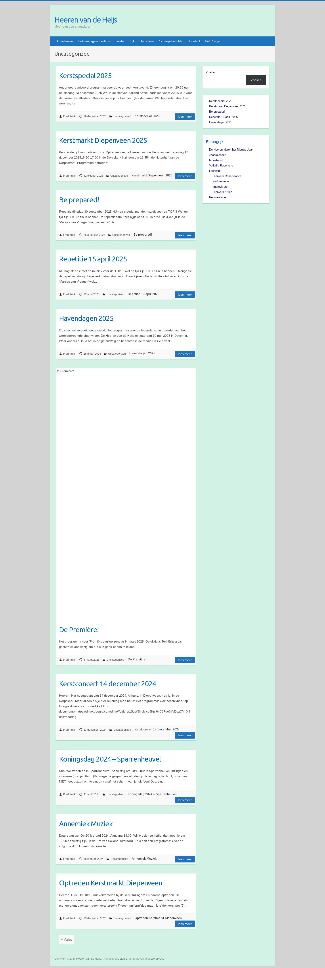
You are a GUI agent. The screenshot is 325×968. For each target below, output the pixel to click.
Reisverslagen (218, 197)
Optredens (147, 41)
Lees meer (185, 116)
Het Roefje (212, 41)
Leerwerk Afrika (222, 192)
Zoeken (211, 72)
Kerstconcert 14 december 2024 (107, 684)
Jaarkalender (217, 155)
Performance (220, 181)
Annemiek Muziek (86, 824)
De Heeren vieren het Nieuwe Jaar (231, 149)
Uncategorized (122, 116)
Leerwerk (215, 170)
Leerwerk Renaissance (226, 176)
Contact (194, 41)
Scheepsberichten (171, 41)
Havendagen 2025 (86, 318)
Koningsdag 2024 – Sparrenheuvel (110, 759)
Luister (120, 41)
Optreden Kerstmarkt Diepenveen (110, 883)
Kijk (132, 41)
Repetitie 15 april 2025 (93, 259)
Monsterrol (216, 160)
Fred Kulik (69, 116)
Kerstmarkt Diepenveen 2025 (103, 140)
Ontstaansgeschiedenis (94, 41)
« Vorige (67, 939)
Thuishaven (65, 41)
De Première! (79, 629)
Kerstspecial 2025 (85, 75)
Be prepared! (79, 200)
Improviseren (220, 186)
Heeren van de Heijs (85, 19)
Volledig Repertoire (221, 165)
